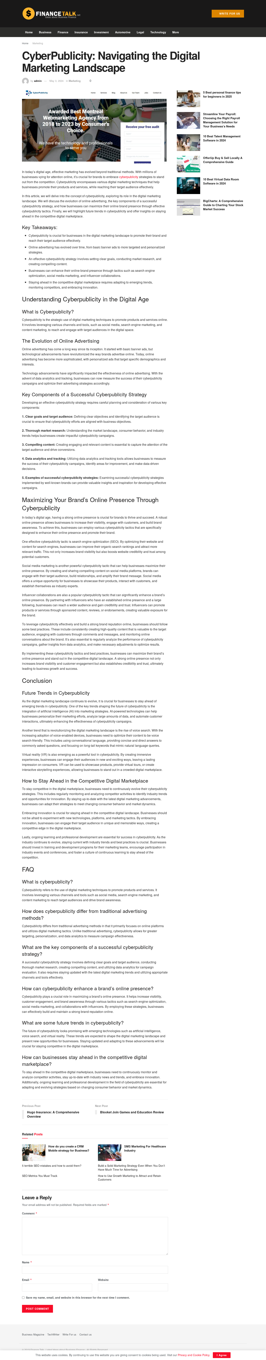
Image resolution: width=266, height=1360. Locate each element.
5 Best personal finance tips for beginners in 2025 (222, 94)
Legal (140, 32)
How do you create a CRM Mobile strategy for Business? (68, 1148)
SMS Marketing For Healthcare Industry (145, 1148)
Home (29, 32)
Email (27, 1280)
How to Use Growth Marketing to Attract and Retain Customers (129, 1178)
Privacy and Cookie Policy (193, 1355)
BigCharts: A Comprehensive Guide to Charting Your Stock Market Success (223, 205)
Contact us (85, 1334)
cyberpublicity (128, 177)
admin (38, 81)
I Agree (222, 1355)
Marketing (38, 43)
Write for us (229, 13)
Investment (101, 32)
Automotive (122, 32)
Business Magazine (33, 1334)
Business (45, 32)
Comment (29, 1213)
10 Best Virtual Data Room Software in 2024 (221, 181)
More (175, 32)
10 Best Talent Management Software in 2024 (221, 138)
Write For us (69, 1334)
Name (27, 1262)
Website (103, 1280)
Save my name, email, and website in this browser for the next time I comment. (78, 1297)
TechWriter (53, 1334)
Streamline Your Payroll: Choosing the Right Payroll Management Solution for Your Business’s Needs (221, 120)
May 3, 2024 (56, 81)
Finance (63, 32)
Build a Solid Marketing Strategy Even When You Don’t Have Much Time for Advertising (131, 1167)
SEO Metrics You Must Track (39, 1176)
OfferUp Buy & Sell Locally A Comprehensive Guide (222, 160)
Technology (158, 32)
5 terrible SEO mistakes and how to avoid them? (51, 1166)
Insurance (81, 32)
